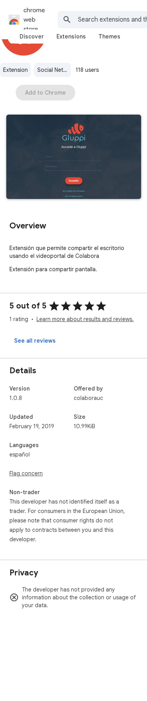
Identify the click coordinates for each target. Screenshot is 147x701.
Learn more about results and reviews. (85, 319)
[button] (73, 157)
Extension (15, 69)
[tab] (31, 36)
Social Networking (54, 69)
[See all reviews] (34, 340)
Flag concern (26, 473)
